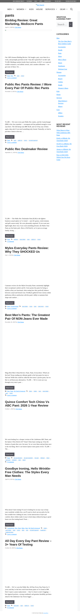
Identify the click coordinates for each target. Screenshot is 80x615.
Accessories (62, 47)
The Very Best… (58, 1)
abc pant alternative (18, 458)
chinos (30, 391)
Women (20, 9)
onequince (14, 460)
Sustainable (29, 1)
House (39, 9)
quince (24, 460)
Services (50, 9)
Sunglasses (61, 66)
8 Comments (10, 607)
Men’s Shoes (62, 59)
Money (60, 106)
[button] (71, 9)
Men (9, 9)
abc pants (37, 458)
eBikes (60, 113)
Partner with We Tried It (71, 1)
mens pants (8, 460)
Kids (31, 9)
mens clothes (22, 239)
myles (31, 306)
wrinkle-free (43, 530)
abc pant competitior (28, 458)
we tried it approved (33, 140)
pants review (41, 306)
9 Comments (10, 462)
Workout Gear (62, 69)
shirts (23, 530)
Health (60, 50)
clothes (35, 391)
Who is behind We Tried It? (18, 1)
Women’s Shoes (63, 88)
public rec (20, 140)
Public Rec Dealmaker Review (26, 149)
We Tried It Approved (19, 391)
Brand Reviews (47, 1)
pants (18, 75)
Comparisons (10, 528)
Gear (62, 9)
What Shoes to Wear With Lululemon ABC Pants (63, 132)
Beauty (60, 79)
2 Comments (10, 241)
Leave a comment (12, 78)
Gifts (41, 1)
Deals (35, 1)
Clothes (60, 82)
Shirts (23, 528)
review (22, 75)
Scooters (61, 116)
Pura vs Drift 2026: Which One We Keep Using (63, 157)
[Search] (70, 24)
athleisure (16, 239)
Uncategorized (14, 306)
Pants (8, 75)
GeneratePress (45, 613)
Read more (9, 72)
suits (27, 530)
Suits (26, 528)
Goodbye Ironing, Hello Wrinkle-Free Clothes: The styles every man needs (28, 472)
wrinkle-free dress (9, 532)
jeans (40, 391)
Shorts (60, 63)
